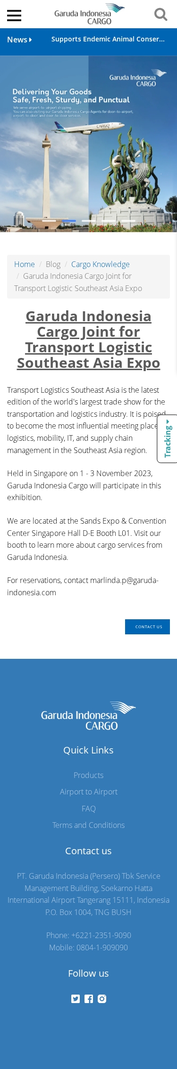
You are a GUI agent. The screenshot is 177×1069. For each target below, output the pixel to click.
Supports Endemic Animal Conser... (108, 38)
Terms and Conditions (88, 825)
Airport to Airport (89, 791)
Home (24, 264)
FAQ (89, 808)
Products (88, 775)
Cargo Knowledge (100, 264)
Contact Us (148, 626)
